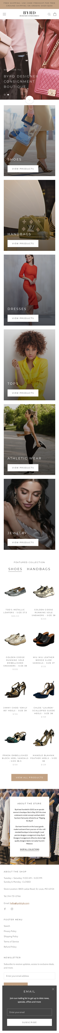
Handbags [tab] (39, 569)
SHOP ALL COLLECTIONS (29, 849)
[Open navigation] (4, 14)
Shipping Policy (11, 936)
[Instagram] (12, 908)
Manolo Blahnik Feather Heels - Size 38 (43, 758)
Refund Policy (10, 946)
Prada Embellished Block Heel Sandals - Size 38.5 (15, 758)
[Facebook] (5, 908)
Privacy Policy (10, 931)
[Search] (49, 14)
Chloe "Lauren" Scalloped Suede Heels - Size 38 (43, 711)
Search (7, 926)
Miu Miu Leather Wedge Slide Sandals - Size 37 (44, 660)
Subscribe (29, 1022)
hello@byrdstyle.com (19, 903)
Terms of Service (11, 941)
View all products (29, 777)
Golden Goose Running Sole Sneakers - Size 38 (44, 612)
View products (23, 169)
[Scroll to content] (29, 100)
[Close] (53, 989)
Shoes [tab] (15, 569)
